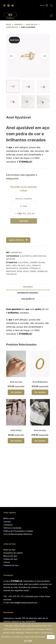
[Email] (13, 5)
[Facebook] (4, 5)
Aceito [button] (51, 637)
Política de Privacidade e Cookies (18, 531)
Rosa (19, 271)
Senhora (10, 259)
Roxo (26, 271)
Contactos (8, 525)
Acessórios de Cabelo (13, 553)
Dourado (24, 268)
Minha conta (8, 518)
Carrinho (7, 521)
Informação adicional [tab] (28, 293)
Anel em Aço (18, 265)
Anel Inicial (16, 430)
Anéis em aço (39, 256)
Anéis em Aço (9, 550)
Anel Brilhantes (40, 382)
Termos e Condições (12, 528)
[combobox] (16, 213)
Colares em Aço (10, 559)
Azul (28, 265)
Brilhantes (12, 268)
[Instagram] (8, 5)
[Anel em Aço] (16, 364)
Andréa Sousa (37, 262)
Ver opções (16, 392)
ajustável (23, 262)
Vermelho (42, 271)
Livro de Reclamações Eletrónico (17, 534)
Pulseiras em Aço (10, 565)
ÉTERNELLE (35, 268)
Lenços (6, 562)
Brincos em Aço (10, 556)
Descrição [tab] (28, 287)
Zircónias (11, 274)
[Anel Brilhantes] (40, 364)
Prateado (11, 271)
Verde (33, 271)
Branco (36, 265)
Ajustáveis (26, 256)
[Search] (52, 5)
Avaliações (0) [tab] (28, 299)
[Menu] (51, 15)
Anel (8, 265)
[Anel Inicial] (16, 412)
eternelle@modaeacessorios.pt (23, 602)
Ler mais (28, 640)
